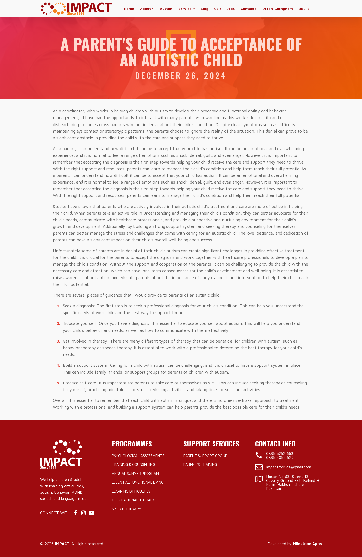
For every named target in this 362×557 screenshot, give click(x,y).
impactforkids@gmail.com (288, 467)
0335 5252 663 (279, 453)
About (145, 8)
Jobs (231, 8)
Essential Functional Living (138, 482)
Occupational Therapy (133, 500)
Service (185, 8)
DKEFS (304, 8)
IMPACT (62, 543)
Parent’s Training (200, 464)
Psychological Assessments (138, 456)
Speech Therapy (126, 509)
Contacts (248, 8)
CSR (217, 8)
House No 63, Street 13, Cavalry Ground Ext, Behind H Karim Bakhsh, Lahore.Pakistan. (292, 482)
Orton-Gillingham (277, 8)
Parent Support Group (205, 456)
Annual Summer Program (135, 473)
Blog (204, 8)
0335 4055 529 (280, 457)
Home (129, 8)
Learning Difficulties (131, 491)
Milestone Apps (307, 543)
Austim (166, 8)
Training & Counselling (133, 464)
